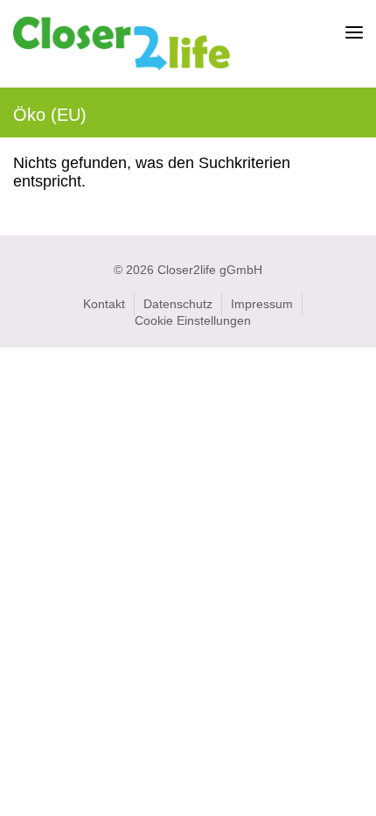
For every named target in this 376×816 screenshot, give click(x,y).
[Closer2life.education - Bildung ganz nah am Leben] (121, 61)
